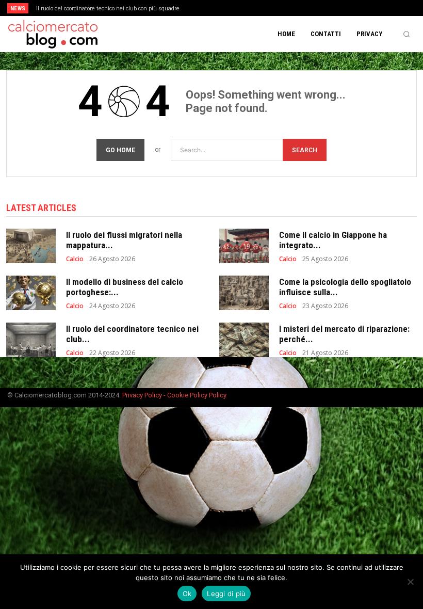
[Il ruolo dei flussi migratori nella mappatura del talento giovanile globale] (31, 246)
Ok (187, 593)
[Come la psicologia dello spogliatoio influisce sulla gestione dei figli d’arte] (244, 293)
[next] (232, 8)
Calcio (75, 259)
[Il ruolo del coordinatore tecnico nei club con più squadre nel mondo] (31, 340)
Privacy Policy (143, 395)
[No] (410, 581)
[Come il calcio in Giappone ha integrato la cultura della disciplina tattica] (244, 246)
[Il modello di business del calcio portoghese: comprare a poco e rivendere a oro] (31, 293)
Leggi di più (226, 593)
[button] (406, 34)
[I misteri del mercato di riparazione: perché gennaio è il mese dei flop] (244, 340)
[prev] (216, 8)
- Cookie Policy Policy (195, 395)
